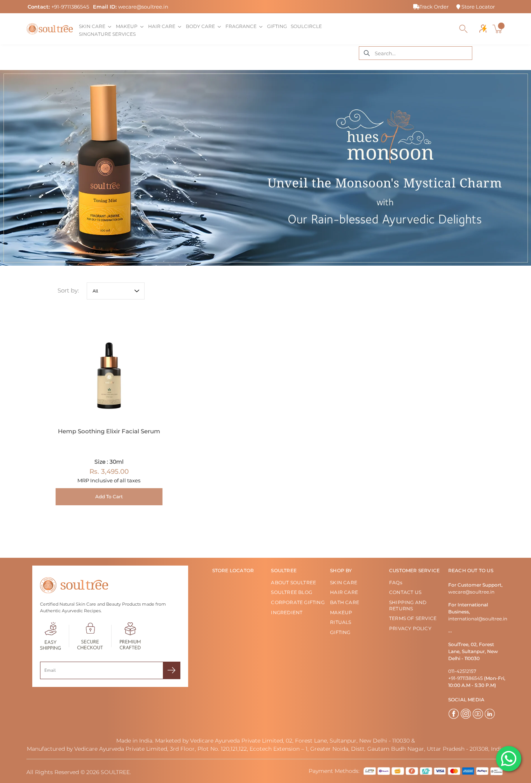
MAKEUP (341, 612)
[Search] (463, 29)
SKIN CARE (343, 582)
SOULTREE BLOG (291, 592)
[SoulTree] (49, 29)
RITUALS (340, 622)
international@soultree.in (477, 619)
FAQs (395, 582)
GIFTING (340, 632)
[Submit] (171, 670)
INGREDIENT (286, 612)
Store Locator (477, 7)
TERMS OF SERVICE (413, 618)
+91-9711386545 (70, 7)
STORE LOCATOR (233, 570)
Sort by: (68, 290)
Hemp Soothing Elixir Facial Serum (109, 431)
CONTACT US (405, 592)
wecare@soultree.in (143, 7)
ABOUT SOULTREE (293, 582)
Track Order (434, 7)
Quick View (109, 366)
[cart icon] (498, 29)
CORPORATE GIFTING (297, 602)
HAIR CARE (344, 592)
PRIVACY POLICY (410, 628)
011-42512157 (462, 671)
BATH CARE (344, 602)
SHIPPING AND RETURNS (407, 605)
